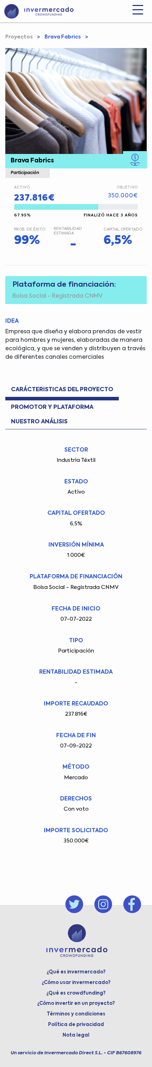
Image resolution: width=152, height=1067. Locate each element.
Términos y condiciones (76, 1014)
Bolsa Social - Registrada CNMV (57, 296)
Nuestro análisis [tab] (39, 422)
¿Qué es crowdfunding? (76, 993)
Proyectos (19, 37)
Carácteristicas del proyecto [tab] (62, 390)
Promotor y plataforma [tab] (52, 407)
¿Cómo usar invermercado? (76, 982)
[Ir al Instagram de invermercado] (103, 904)
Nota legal (76, 1035)
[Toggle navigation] (137, 11)
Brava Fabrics (63, 37)
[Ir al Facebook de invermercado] (132, 904)
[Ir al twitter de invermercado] (74, 904)
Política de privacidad (76, 1025)
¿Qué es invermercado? (76, 972)
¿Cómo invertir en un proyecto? (76, 1003)
